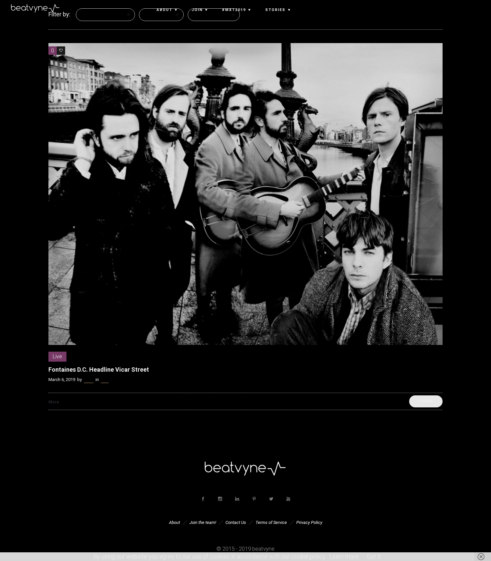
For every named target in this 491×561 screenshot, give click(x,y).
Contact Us (235, 522)
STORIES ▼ (278, 10)
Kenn (89, 379)
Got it (374, 556)
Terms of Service (271, 522)
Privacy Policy (309, 522)
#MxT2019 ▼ (237, 10)
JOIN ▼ (200, 10)
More (53, 402)
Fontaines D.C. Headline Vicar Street (98, 369)
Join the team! (202, 522)
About (174, 522)
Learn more (344, 556)
